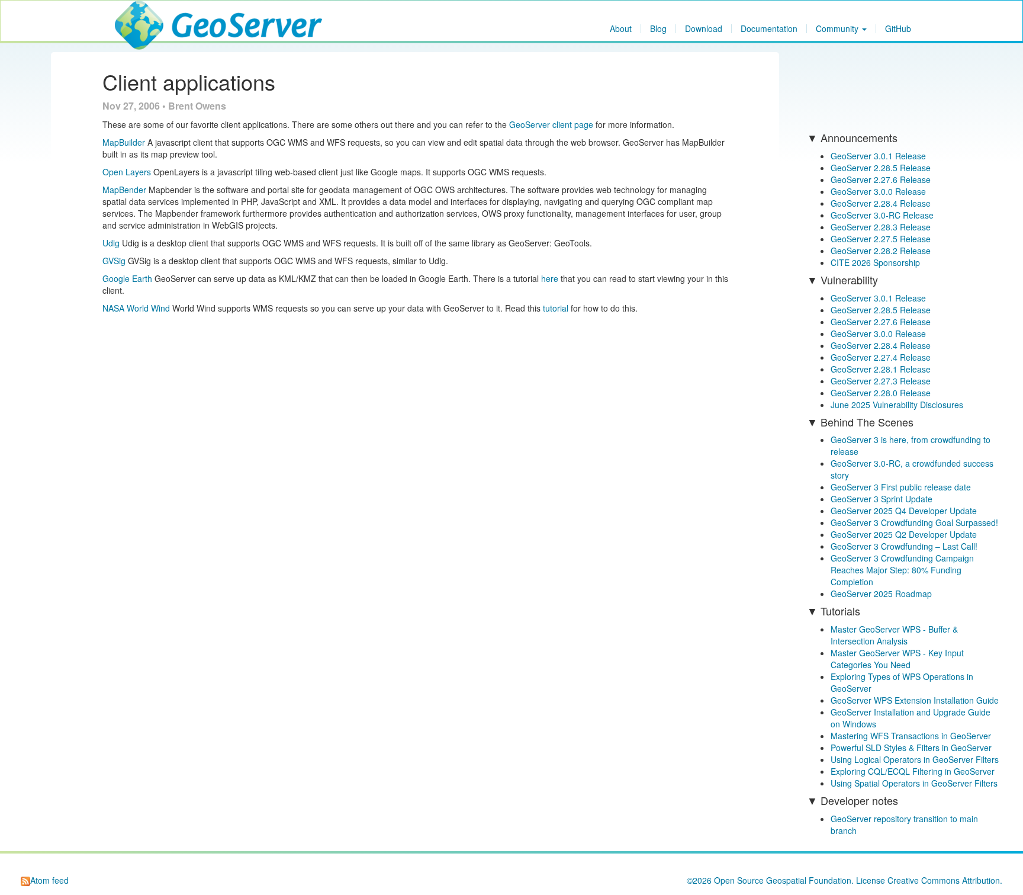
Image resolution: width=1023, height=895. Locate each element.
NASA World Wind (136, 308)
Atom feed (49, 880)
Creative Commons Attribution (943, 880)
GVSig (114, 261)
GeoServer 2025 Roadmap (881, 593)
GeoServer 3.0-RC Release (882, 215)
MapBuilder (123, 142)
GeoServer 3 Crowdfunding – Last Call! (904, 546)
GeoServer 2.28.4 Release (881, 203)
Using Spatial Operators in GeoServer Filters (914, 783)
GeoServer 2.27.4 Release (881, 357)
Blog (658, 28)
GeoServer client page (551, 124)
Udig (111, 243)
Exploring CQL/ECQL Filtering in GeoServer (913, 771)
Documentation (769, 28)
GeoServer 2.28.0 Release (881, 393)
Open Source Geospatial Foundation (782, 880)
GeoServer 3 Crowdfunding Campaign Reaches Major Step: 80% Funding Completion (902, 570)
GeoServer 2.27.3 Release (881, 381)
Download (703, 28)
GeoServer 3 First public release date (901, 487)
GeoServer (150, 15)
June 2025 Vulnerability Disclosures (897, 404)
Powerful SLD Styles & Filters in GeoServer (911, 747)
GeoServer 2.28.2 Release (881, 250)
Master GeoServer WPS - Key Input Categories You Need (897, 659)
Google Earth (127, 278)
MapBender (124, 189)
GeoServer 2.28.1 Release (881, 369)
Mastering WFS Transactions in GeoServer (911, 736)
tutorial (555, 308)
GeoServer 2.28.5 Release (881, 168)
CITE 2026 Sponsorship (875, 262)
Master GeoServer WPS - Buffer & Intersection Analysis (894, 635)
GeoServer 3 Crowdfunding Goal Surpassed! (914, 522)
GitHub (898, 28)
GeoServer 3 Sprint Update (881, 499)
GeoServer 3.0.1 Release (878, 156)
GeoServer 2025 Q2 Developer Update (904, 534)
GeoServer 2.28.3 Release (881, 227)
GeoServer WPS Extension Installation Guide (915, 700)
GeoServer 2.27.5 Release (881, 239)
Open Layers (126, 172)
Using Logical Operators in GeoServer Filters (915, 759)
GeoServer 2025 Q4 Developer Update (904, 511)
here (549, 278)
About (621, 28)
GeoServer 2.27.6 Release (881, 179)
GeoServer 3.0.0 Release (878, 191)
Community (838, 28)
